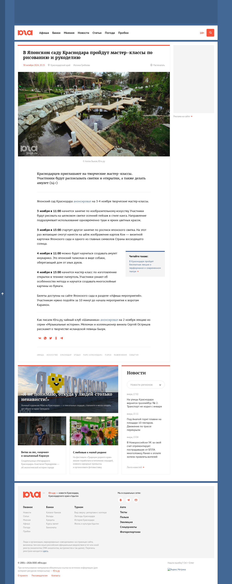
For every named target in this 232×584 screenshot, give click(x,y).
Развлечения (120, 355)
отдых (77, 355)
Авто (123, 507)
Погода (110, 33)
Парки (108, 355)
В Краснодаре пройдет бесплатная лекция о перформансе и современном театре (145, 266)
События (134, 355)
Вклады (49, 516)
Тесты (123, 512)
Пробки (123, 33)
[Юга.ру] (25, 33)
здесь (45, 551)
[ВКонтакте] (121, 500)
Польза (124, 517)
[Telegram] (128, 500)
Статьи (97, 33)
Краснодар (66, 355)
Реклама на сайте (181, 116)
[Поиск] (210, 33)
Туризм (78, 507)
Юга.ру (52, 493)
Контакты (55, 575)
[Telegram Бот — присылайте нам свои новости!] (136, 500)
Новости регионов (141, 384)
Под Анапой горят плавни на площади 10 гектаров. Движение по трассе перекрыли (144, 424)
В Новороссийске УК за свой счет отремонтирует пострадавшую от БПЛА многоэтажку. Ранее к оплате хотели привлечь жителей (144, 449)
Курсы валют (52, 523)
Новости (83, 33)
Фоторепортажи (130, 532)
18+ (202, 33)
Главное (28, 507)
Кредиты (50, 520)
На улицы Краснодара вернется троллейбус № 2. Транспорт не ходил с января (144, 403)
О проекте (23, 575)
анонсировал (82, 201)
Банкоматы (51, 527)
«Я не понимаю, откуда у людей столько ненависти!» (66, 397)
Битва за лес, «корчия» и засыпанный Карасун (35, 453)
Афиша (44, 33)
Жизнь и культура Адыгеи (86, 523)
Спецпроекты (128, 527)
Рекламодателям (40, 575)
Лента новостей (134, 467)
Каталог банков (53, 512)
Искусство (52, 355)
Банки (56, 33)
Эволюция (126, 522)
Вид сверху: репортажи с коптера (90, 512)
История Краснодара (84, 520)
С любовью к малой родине (89, 452)
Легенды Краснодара (84, 516)
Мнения (69, 33)
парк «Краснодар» (93, 355)
